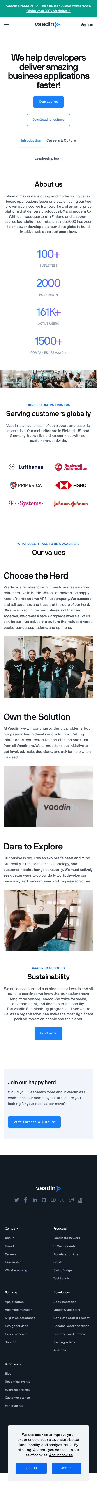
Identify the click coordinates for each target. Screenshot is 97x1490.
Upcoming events (17, 1381)
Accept (66, 1468)
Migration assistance (20, 1318)
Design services (16, 1326)
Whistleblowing (16, 1270)
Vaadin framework (66, 1238)
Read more (48, 1033)
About (9, 1238)
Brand (9, 1246)
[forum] (71, 1200)
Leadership (13, 1262)
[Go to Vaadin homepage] (47, 24)
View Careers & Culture (34, 1122)
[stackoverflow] (80, 1200)
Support (11, 1342)
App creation (14, 1302)
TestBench (61, 1278)
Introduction (31, 140)
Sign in (87, 25)
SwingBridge (62, 1270)
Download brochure (48, 119)
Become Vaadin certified (71, 1326)
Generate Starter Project (71, 1318)
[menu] (6, 24)
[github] (43, 1200)
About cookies (61, 1455)
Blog (8, 1373)
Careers (10, 1254)
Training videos (64, 1342)
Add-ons (59, 1350)
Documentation (64, 1302)
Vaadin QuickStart (66, 1309)
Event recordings (17, 1389)
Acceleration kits (65, 1254)
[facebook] (25, 1200)
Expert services (16, 1334)
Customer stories (17, 1397)
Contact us (48, 101)
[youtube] (53, 1200)
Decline (31, 1468)
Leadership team (48, 158)
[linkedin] (34, 1200)
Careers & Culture (61, 140)
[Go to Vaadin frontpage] (48, 1188)
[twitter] (16, 1200)
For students (14, 1405)
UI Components (64, 1246)
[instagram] (62, 1200)
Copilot (58, 1262)
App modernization (18, 1309)
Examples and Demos (69, 1334)
